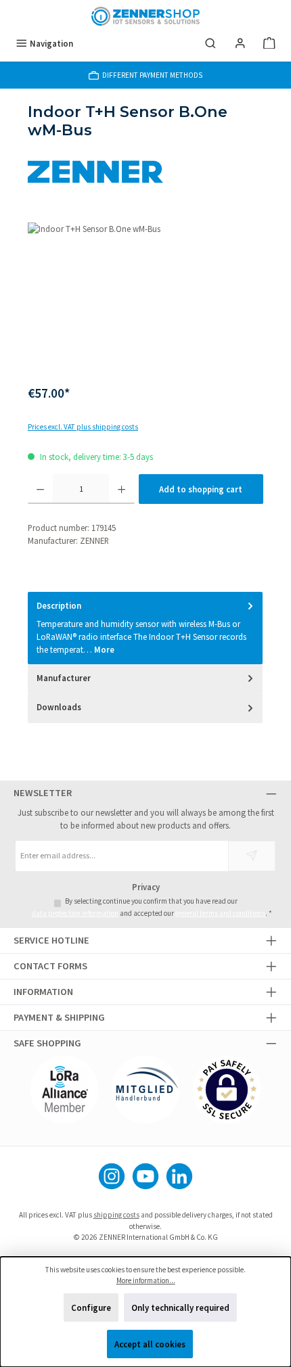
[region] (145, 299)
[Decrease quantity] (40, 489)
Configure (91, 1307)
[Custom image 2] (145, 1089)
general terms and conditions (220, 913)
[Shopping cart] (269, 43)
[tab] (145, 628)
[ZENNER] (145, 171)
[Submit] (251, 856)
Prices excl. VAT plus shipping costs (83, 427)
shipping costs (116, 1215)
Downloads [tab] (59, 706)
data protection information (75, 913)
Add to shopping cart (200, 489)
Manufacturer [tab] (64, 677)
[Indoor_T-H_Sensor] (145, 299)
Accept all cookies (149, 1344)
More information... (145, 1280)
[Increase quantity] (121, 489)
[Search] (210, 43)
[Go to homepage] (145, 16)
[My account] (240, 43)
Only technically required (180, 1307)
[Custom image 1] (64, 1089)
